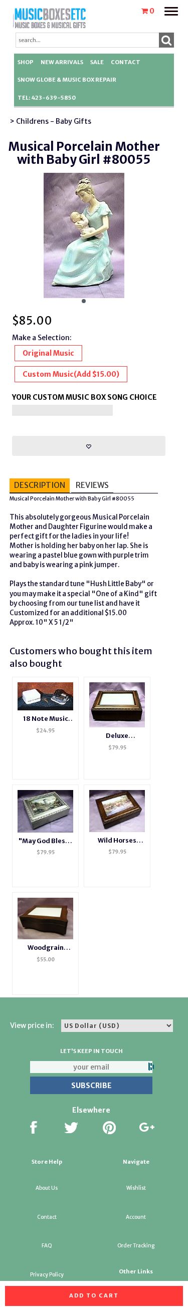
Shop (26, 62)
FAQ (47, 1245)
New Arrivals (62, 62)
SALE (97, 62)
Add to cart (94, 1295)
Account (136, 1217)
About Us (47, 1188)
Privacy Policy (47, 1274)
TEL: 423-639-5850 (47, 97)
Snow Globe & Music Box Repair (67, 79)
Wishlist (136, 1188)
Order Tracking (135, 1245)
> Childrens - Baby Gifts (50, 121)
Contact (125, 62)
